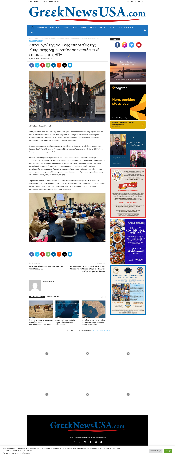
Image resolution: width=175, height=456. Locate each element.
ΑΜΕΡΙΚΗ (102, 28)
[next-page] (104, 297)
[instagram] (124, 45)
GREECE (74, 28)
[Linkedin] (53, 65)
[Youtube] (146, 1)
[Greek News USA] (87, 14)
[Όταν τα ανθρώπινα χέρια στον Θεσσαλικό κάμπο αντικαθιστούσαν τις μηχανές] (41, 309)
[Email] (64, 65)
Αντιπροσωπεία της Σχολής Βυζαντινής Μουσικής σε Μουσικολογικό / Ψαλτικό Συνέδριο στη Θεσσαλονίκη (87, 268)
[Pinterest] (42, 65)
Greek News (35, 59)
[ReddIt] (59, 65)
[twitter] (131, 45)
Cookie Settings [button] (155, 451)
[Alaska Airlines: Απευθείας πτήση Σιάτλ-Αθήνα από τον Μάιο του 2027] (67, 309)
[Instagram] (131, 1)
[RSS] (139, 1)
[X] (142, 1)
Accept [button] (168, 451)
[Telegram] (70, 65)
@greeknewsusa (101, 330)
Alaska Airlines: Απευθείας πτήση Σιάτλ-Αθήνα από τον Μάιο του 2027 (65, 322)
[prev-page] (101, 297)
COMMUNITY (42, 28)
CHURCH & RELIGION (125, 28)
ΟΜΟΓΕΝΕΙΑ (54, 28)
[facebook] (117, 45)
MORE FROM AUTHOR (53, 297)
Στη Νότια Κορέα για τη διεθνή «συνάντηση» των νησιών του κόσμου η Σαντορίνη (93, 322)
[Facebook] (128, 1)
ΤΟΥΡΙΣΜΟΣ (85, 317)
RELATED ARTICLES (37, 297)
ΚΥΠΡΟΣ (84, 28)
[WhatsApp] (48, 65)
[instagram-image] (47, 353)
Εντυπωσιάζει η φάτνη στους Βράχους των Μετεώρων (46, 267)
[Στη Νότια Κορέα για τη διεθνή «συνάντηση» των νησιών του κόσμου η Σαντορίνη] (93, 309)
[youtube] (138, 45)
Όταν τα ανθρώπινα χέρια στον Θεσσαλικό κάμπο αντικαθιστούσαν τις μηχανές (41, 322)
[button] (144, 30)
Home (31, 38)
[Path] (135, 1)
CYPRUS (93, 28)
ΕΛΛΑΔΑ (65, 28)
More (33, 33)
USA (111, 28)
